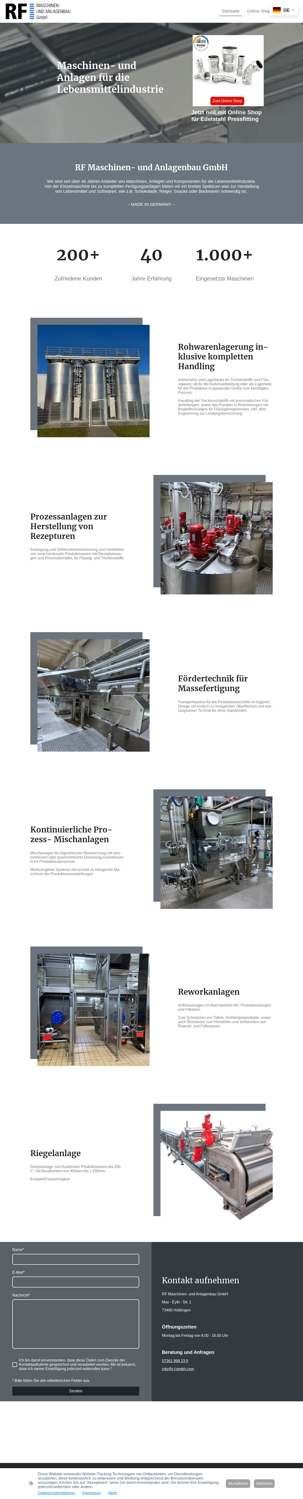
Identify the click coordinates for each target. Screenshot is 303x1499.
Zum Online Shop (227, 101)
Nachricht (21, 1295)
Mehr (112, 1493)
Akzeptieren (238, 1483)
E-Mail (18, 1272)
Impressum (91, 1493)
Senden (75, 1391)
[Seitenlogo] (38, 11)
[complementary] (283, 10)
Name (18, 1250)
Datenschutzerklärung (56, 1493)
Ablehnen (264, 1483)
